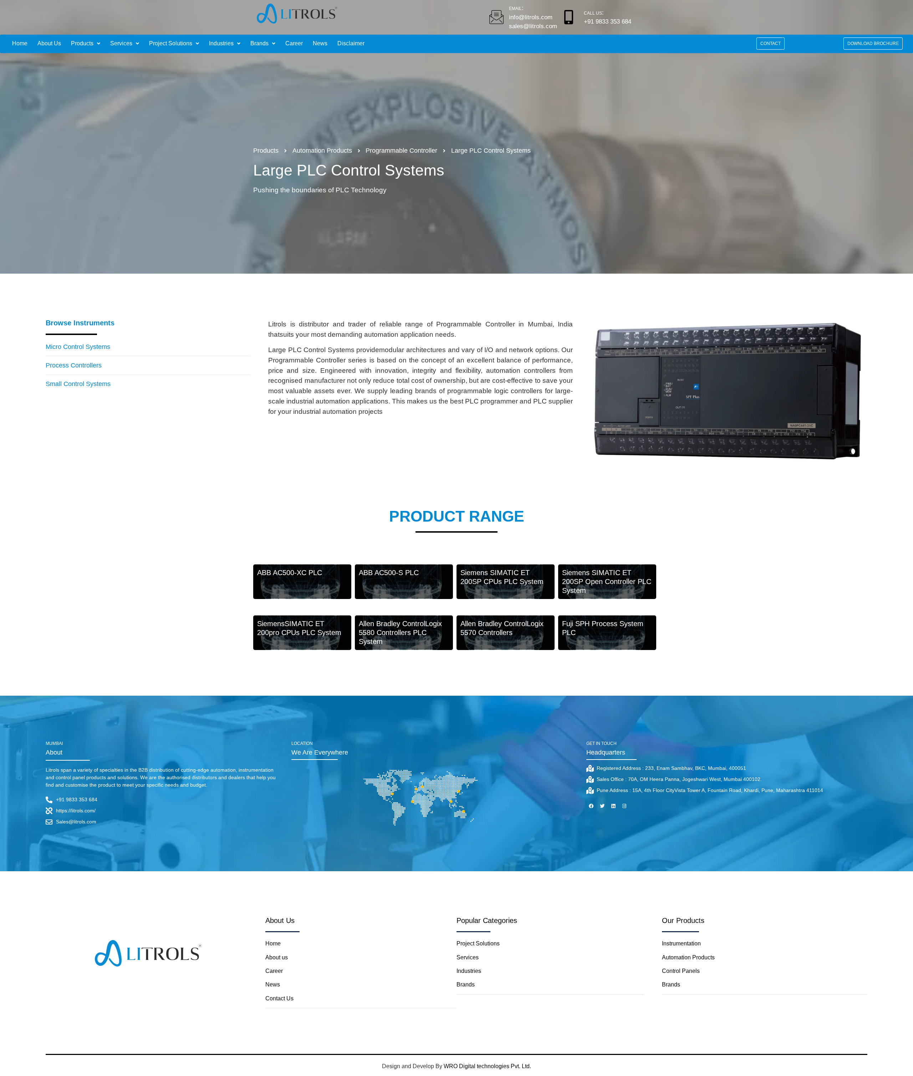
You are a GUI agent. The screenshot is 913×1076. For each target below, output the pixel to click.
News (320, 43)
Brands (259, 43)
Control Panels (681, 971)
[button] (770, 43)
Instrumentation (681, 943)
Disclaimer (350, 43)
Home (19, 43)
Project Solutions (170, 43)
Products (82, 43)
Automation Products (688, 957)
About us (277, 957)
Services (121, 43)
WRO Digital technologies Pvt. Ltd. (487, 1066)
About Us (49, 43)
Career (294, 43)
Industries (221, 43)
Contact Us (279, 998)
